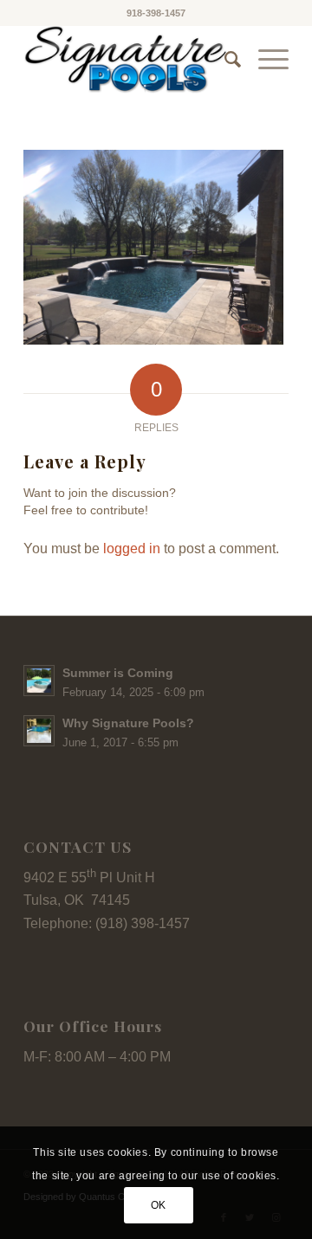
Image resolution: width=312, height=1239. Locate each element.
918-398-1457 (156, 13)
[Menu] (265, 59)
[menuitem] (224, 59)
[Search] (224, 59)
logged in (131, 548)
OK (158, 1205)
